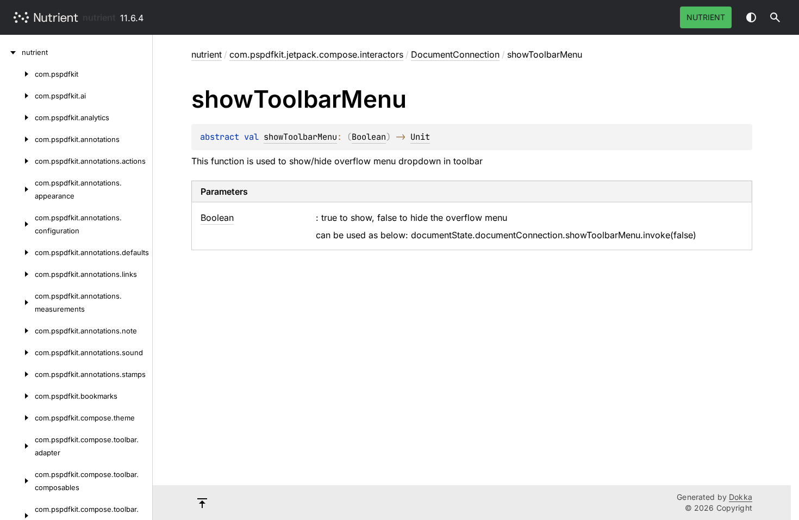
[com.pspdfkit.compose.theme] (17, 418)
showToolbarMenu (300, 137)
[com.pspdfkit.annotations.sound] (17, 352)
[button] (775, 17)
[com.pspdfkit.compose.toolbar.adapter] (17, 446)
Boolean (369, 137)
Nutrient (705, 17)
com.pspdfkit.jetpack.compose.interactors (316, 54)
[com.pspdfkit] (17, 74)
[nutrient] (11, 52)
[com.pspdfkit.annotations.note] (17, 331)
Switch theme (751, 17)
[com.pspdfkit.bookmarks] (17, 396)
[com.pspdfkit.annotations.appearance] (17, 189)
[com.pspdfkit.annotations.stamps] (17, 374)
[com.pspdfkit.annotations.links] (17, 274)
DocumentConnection (455, 54)
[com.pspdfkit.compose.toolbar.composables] (17, 480)
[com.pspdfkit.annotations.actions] (17, 161)
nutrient (99, 17)
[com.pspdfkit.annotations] (17, 139)
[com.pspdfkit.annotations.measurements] (17, 302)
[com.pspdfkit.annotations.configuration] (17, 224)
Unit (420, 137)
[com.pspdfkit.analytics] (17, 117)
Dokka (740, 497)
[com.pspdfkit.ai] (17, 96)
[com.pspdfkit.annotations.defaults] (17, 252)
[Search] (775, 17)
